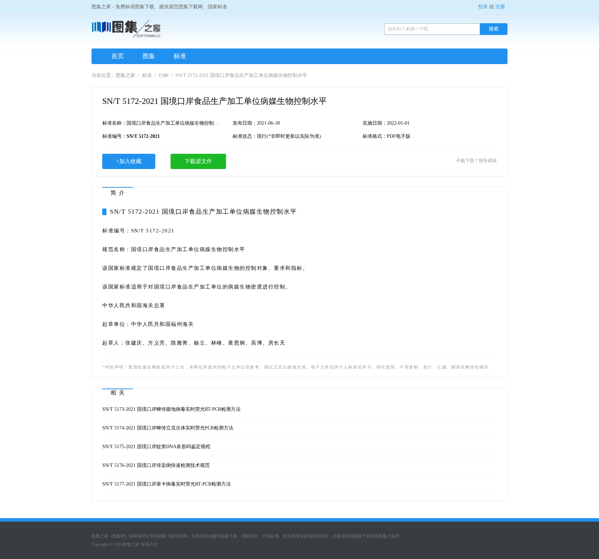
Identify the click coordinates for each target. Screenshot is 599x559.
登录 (483, 6)
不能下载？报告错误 (476, 160)
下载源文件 (198, 161)
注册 (500, 6)
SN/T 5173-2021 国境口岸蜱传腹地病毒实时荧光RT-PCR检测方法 (171, 409)
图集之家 (125, 75)
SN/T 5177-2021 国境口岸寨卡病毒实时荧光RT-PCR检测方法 (166, 484)
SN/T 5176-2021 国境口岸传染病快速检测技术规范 (156, 465)
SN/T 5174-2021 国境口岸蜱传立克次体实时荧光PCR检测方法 (167, 428)
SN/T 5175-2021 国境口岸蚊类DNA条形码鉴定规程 (156, 446)
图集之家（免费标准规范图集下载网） (126, 31)
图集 (148, 56)
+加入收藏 (128, 161)
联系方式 (149, 544)
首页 (117, 56)
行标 (163, 75)
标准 (180, 56)
